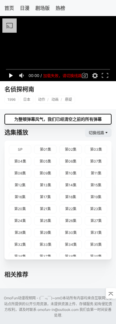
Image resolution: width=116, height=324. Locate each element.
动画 (55, 99)
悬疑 (68, 99)
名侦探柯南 (19, 89)
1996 (11, 99)
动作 (41, 99)
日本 (26, 99)
